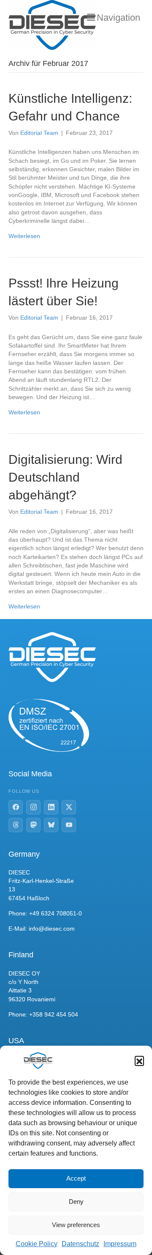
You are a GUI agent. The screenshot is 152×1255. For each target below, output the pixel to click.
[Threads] (15, 825)
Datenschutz (80, 1243)
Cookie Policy (36, 1243)
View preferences (76, 1224)
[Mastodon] (33, 825)
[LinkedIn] (51, 807)
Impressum (119, 1243)
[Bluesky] (51, 825)
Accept (76, 1178)
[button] (139, 1060)
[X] (69, 807)
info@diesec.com (52, 928)
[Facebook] (15, 807)
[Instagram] (33, 807)
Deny (76, 1201)
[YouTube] (69, 825)
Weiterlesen (24, 236)
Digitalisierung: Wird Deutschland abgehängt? (65, 477)
